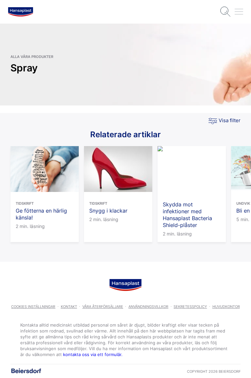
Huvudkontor (226, 306)
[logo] (20, 12)
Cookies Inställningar (33, 306)
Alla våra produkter (31, 56)
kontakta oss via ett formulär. (93, 354)
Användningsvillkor (148, 306)
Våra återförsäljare (102, 306)
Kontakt (69, 306)
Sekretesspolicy (190, 306)
